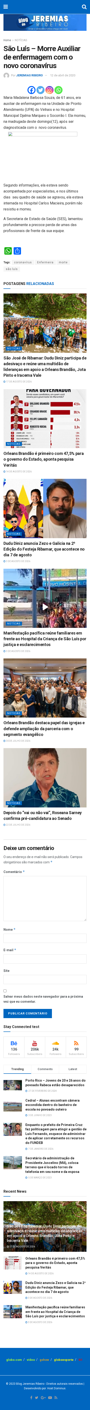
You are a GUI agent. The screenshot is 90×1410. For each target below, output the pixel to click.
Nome (9, 929)
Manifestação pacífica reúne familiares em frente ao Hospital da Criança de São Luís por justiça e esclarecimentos (44, 639)
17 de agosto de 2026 (19, 381)
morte (63, 262)
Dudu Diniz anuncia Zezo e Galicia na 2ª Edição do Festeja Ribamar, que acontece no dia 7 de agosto (44, 549)
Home (7, 40)
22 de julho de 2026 (18, 825)
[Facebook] (31, 90)
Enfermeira (45, 262)
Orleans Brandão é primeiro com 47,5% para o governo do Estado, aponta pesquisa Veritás (43, 459)
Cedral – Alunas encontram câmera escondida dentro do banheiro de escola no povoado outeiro (52, 1105)
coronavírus (23, 262)
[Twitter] (40, 90)
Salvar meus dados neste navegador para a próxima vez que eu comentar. (43, 999)
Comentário (14, 872)
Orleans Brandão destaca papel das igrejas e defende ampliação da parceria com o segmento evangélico (44, 728)
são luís (12, 269)
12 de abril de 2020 (62, 75)
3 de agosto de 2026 (18, 561)
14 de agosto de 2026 (19, 471)
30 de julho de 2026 (18, 741)
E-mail (9, 950)
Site (6, 971)
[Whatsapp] (58, 90)
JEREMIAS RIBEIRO (29, 75)
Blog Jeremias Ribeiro (29, 1383)
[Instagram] (49, 90)
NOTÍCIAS (21, 40)
